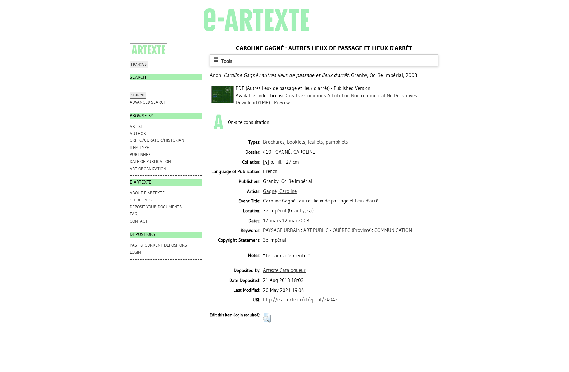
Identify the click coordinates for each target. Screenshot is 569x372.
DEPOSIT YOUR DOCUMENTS (156, 206)
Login (135, 252)
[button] (266, 317)
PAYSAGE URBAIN (282, 230)
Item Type (139, 147)
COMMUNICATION (393, 230)
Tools (226, 61)
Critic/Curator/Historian (157, 140)
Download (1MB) (253, 103)
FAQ (133, 213)
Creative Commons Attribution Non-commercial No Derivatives (351, 96)
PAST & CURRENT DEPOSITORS (158, 245)
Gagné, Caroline (280, 191)
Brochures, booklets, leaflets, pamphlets (305, 142)
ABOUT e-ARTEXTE (147, 192)
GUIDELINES (141, 200)
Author (138, 133)
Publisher (140, 154)
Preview (282, 103)
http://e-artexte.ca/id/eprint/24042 (300, 300)
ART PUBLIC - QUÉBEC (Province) (337, 230)
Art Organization (148, 168)
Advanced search (148, 102)
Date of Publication (150, 161)
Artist (136, 126)
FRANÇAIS (139, 64)
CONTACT (139, 221)
